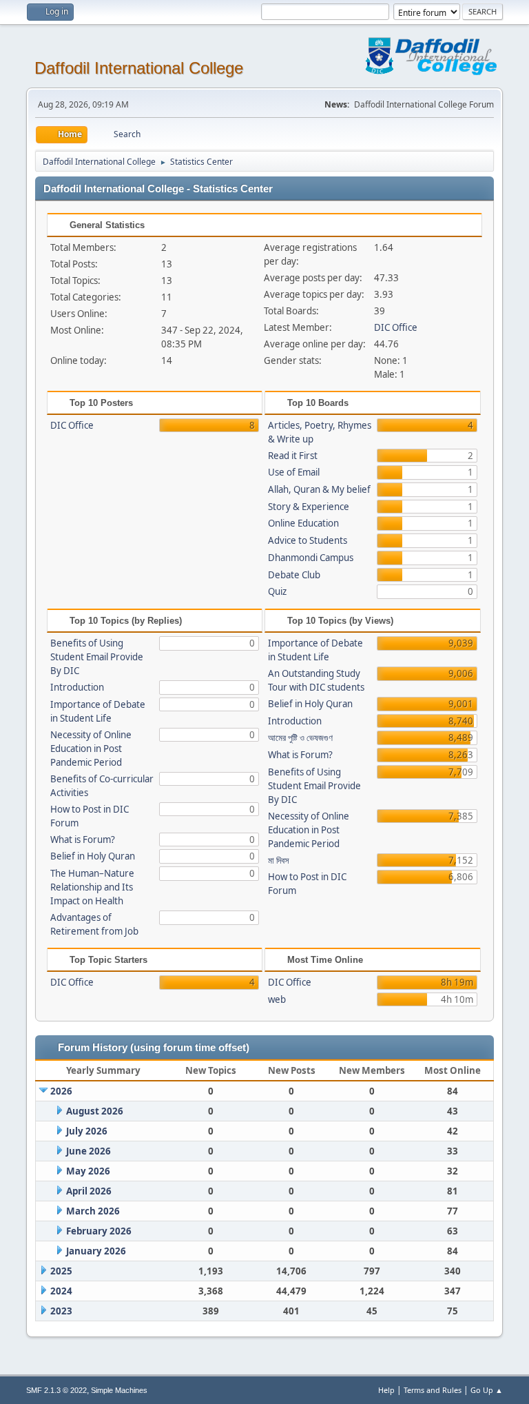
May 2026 (88, 1171)
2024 (61, 1291)
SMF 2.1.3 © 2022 (56, 1390)
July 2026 (86, 1131)
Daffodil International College (138, 68)
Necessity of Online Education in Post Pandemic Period (91, 749)
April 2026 (89, 1191)
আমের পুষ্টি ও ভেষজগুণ (300, 737)
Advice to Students (307, 540)
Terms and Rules (432, 1390)
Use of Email (294, 472)
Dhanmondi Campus (310, 557)
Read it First (293, 455)
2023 (61, 1311)
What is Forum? (82, 839)
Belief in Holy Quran (92, 856)
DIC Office (395, 327)
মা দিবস (278, 860)
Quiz (277, 591)
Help (386, 1390)
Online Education (303, 523)
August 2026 (94, 1111)
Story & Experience (308, 506)
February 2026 (99, 1231)
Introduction (77, 687)
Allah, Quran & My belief (319, 489)
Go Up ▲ (486, 1390)
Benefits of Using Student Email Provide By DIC (96, 657)
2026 (61, 1091)
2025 (61, 1271)
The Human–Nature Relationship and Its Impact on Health (92, 887)
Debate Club (294, 575)
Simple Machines (119, 1390)
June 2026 (88, 1151)
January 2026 (96, 1251)
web (277, 999)
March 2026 (93, 1211)
